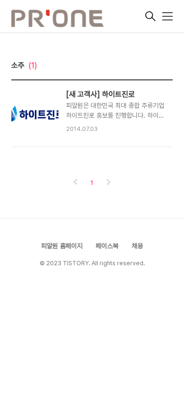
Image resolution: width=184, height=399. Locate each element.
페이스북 (107, 246)
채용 (137, 246)
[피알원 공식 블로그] (77, 17)
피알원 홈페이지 (62, 246)
